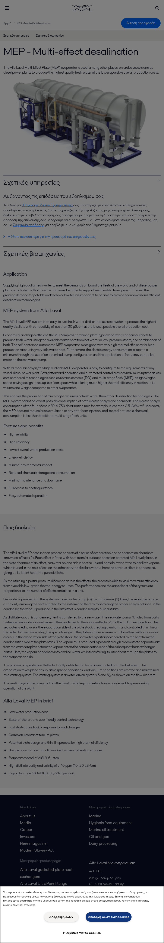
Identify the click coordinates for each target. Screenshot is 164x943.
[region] (82, 914)
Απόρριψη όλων (61, 917)
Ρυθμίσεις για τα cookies (82, 933)
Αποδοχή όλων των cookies (108, 917)
